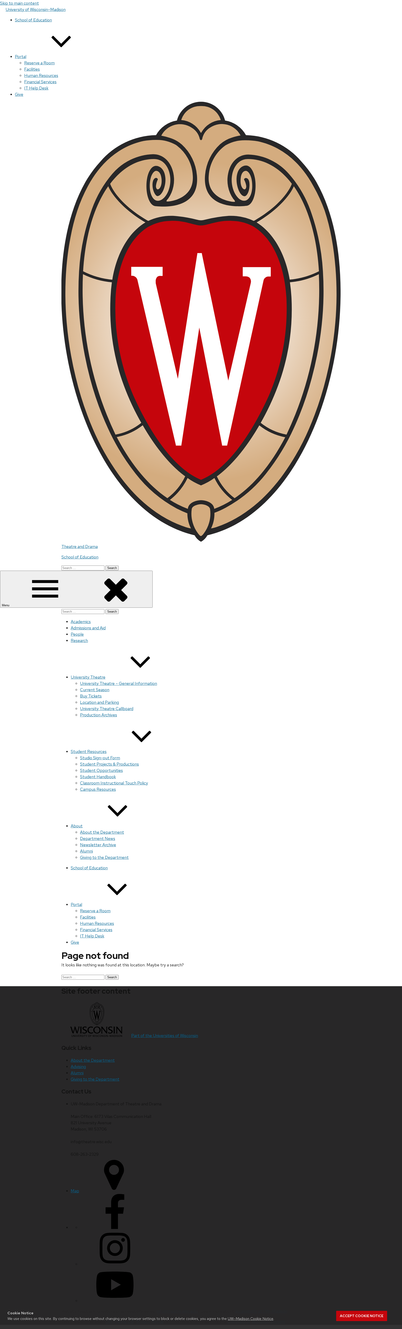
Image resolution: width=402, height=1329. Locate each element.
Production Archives (98, 715)
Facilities (32, 69)
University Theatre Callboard (106, 708)
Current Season (94, 689)
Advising (78, 1066)
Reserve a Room (39, 63)
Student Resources (89, 751)
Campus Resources (98, 789)
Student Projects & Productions (109, 764)
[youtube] (115, 1300)
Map (75, 1191)
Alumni (86, 851)
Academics (81, 621)
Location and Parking (99, 702)
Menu (6, 605)
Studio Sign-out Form (100, 757)
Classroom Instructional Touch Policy (114, 783)
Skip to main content (19, 3)
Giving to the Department (104, 857)
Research (79, 640)
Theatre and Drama (79, 546)
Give (19, 94)
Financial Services (40, 81)
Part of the (164, 1035)
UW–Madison (36, 9)
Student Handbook (98, 776)
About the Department (102, 832)
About (77, 826)
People (77, 634)
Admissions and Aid (88, 628)
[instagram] (115, 1264)
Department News (97, 838)
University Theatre (88, 677)
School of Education (33, 20)
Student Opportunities (101, 770)
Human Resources (41, 75)
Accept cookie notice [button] (361, 1316)
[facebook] (115, 1227)
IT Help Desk (36, 88)
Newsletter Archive (98, 844)
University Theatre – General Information (118, 683)
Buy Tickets (91, 696)
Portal (20, 56)
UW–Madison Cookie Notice (250, 1318)
